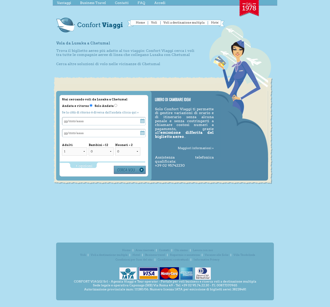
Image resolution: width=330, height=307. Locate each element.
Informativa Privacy (207, 259)
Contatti (122, 3)
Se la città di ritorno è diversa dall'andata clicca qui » (100, 112)
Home (140, 22)
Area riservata (145, 250)
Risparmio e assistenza (185, 254)
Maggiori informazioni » (196, 148)
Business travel (155, 254)
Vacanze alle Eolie (217, 254)
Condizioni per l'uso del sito (134, 259)
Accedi (159, 3)
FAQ (141, 3)
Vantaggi (64, 3)
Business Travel (93, 3)
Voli (154, 22)
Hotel (215, 22)
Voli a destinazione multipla (184, 22)
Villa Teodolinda (244, 254)
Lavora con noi (203, 250)
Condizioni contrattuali (173, 259)
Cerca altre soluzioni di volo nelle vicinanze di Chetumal (108, 64)
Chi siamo (181, 250)
